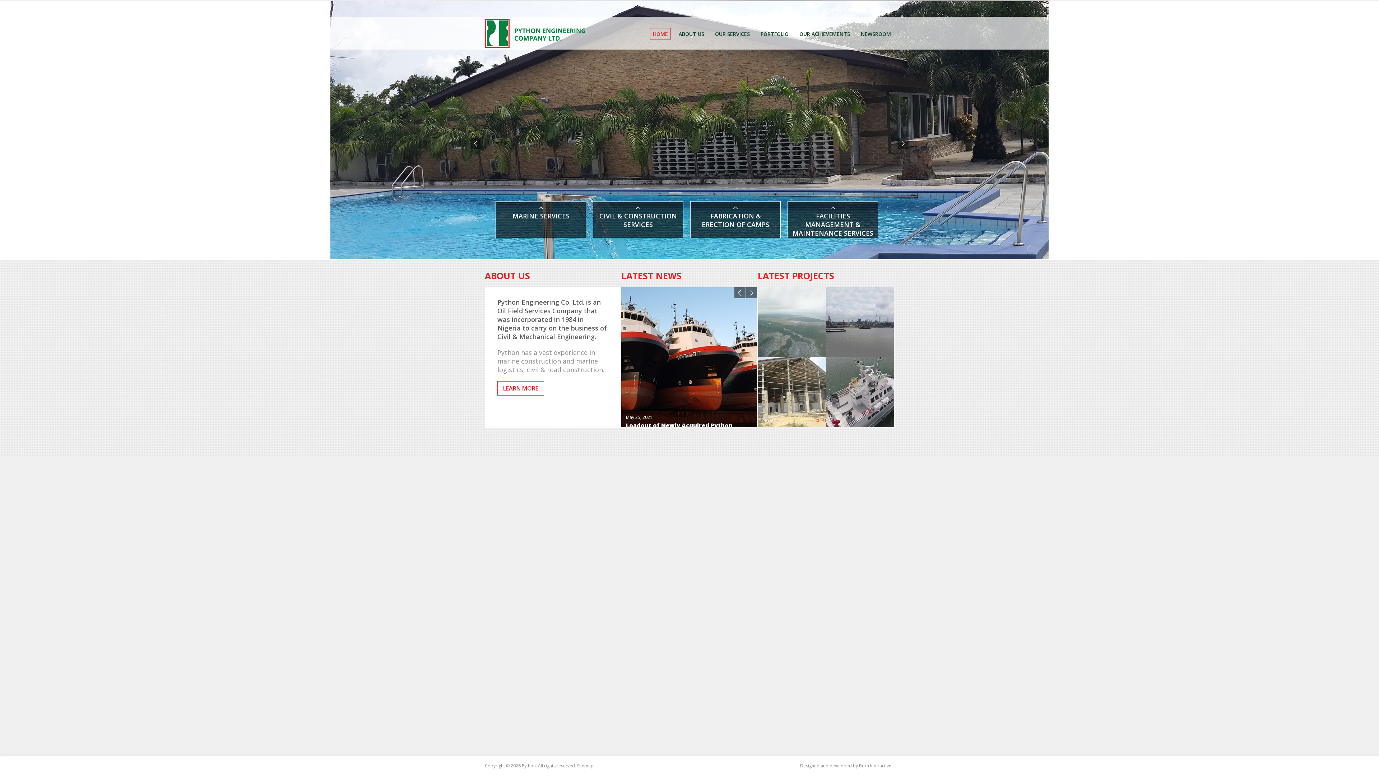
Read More (638, 419)
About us (691, 34)
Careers (830, 9)
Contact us (856, 9)
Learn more (520, 388)
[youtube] (800, 9)
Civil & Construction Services (638, 220)
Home (660, 34)
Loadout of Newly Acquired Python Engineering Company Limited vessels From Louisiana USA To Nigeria (683, 401)
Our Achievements (824, 34)
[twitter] (788, 9)
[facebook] (776, 9)
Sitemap (585, 766)
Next (903, 143)
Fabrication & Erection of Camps (735, 220)
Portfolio (775, 34)
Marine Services (541, 216)
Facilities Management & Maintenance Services (833, 222)
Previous (476, 143)
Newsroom (876, 34)
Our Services (732, 34)
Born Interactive (875, 766)
